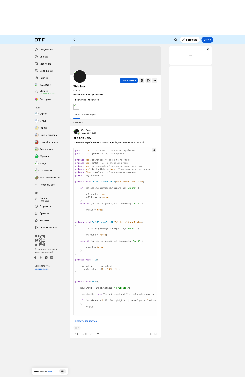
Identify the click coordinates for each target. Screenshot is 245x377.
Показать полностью (85, 321)
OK (62, 371)
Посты (76, 114)
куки (50, 371)
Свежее (77, 122)
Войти (207, 39)
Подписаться (129, 80)
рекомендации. (42, 269)
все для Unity (82, 138)
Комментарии (89, 114)
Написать (192, 39)
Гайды (83, 133)
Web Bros (85, 130)
